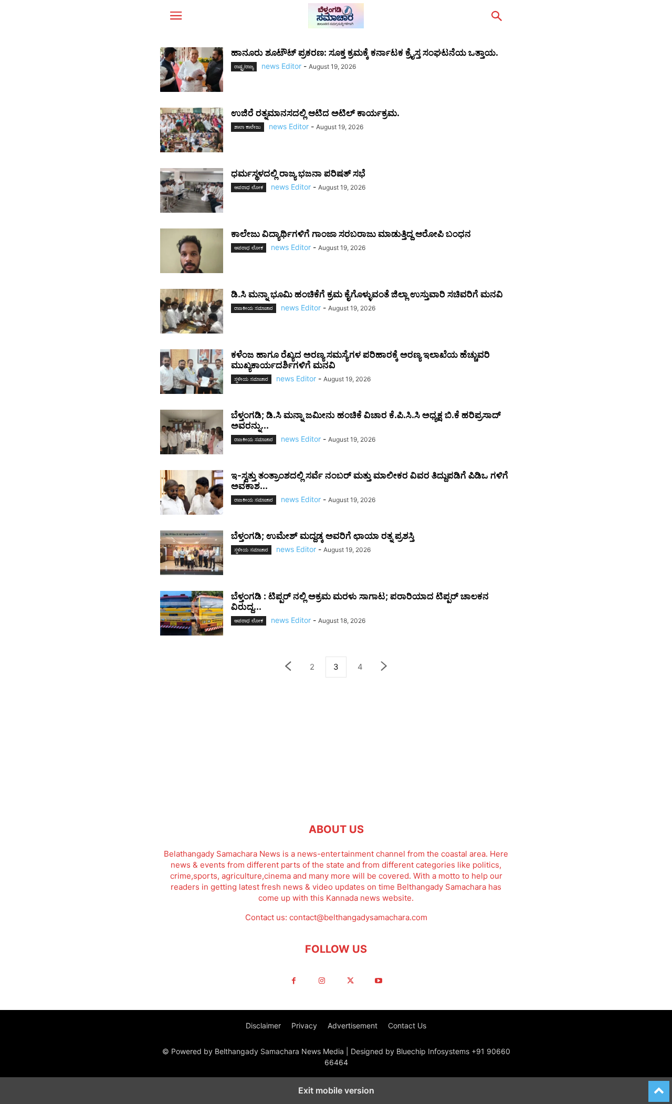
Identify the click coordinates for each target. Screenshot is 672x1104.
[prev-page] (287, 667)
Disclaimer (263, 1025)
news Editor (281, 65)
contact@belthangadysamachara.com (358, 917)
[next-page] (384, 667)
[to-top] (658, 1086)
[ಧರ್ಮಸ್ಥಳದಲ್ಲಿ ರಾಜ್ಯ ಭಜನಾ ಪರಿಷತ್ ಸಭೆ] (191, 191)
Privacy (304, 1025)
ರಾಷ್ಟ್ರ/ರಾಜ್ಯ (244, 66)
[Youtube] (378, 981)
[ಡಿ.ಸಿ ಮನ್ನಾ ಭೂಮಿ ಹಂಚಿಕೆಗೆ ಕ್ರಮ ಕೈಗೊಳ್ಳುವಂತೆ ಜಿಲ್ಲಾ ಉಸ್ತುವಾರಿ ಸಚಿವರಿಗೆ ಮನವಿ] (191, 312)
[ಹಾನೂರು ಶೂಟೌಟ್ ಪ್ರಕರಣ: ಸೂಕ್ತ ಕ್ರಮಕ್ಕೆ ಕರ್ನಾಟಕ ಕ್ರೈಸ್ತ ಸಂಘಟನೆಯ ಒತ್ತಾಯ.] (191, 71)
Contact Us (407, 1025)
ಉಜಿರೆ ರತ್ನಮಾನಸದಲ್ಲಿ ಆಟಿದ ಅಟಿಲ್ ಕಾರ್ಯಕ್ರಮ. (315, 113)
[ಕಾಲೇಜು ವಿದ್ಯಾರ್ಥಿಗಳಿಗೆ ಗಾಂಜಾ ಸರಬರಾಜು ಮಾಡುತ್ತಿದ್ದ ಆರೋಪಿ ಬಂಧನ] (191, 252)
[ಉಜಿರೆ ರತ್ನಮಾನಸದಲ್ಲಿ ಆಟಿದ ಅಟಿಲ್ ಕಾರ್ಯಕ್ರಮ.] (191, 131)
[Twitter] (350, 981)
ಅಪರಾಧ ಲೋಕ (248, 187)
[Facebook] (293, 981)
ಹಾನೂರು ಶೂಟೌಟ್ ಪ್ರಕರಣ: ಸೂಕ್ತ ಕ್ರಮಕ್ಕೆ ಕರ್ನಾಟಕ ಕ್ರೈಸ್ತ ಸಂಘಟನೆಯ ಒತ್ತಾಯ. (364, 52)
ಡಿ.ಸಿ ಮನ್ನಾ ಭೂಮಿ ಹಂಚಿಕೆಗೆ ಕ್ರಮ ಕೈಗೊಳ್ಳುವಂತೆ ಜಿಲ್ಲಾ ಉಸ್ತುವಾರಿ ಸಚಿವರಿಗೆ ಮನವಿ (367, 294)
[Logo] (336, 798)
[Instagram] (321, 981)
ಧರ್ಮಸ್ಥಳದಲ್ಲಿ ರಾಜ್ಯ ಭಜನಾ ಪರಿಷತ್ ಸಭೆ (298, 173)
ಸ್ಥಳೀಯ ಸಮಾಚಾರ (251, 379)
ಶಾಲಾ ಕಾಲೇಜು (247, 127)
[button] (176, 16)
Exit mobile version (336, 1090)
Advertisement (352, 1025)
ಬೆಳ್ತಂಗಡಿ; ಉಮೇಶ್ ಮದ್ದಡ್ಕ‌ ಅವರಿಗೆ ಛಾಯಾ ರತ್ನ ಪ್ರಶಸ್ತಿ (322, 535)
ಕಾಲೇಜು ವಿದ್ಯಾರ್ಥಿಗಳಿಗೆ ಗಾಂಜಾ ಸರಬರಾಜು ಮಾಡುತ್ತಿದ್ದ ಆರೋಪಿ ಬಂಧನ (351, 233)
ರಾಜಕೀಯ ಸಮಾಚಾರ (253, 308)
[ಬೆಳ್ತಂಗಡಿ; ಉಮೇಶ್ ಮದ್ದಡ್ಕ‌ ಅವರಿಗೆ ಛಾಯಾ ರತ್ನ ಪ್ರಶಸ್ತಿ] (191, 554)
